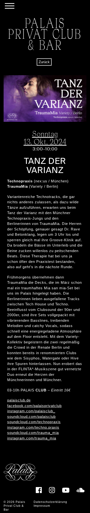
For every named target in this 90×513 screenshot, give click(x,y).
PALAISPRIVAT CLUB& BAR (45, 33)
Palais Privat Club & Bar (14, 505)
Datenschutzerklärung (50, 502)
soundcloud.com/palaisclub (31, 416)
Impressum (42, 505)
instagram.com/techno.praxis (33, 427)
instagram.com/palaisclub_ (31, 411)
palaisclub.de (19, 400)
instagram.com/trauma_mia (31, 438)
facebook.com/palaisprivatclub (34, 406)
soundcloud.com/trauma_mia (33, 433)
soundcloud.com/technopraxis (34, 422)
